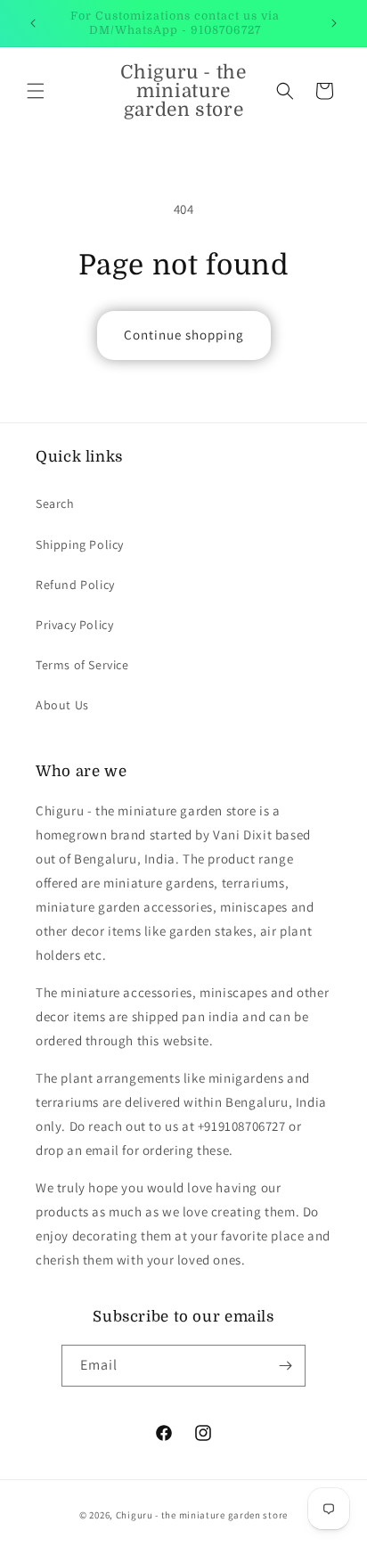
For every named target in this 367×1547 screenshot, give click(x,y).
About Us (62, 705)
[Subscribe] (285, 1366)
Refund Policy (75, 585)
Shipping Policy (80, 544)
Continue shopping (184, 334)
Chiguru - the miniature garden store (202, 1515)
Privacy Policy (74, 625)
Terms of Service (82, 665)
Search (55, 503)
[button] (35, 90)
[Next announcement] (334, 23)
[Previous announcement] (33, 23)
